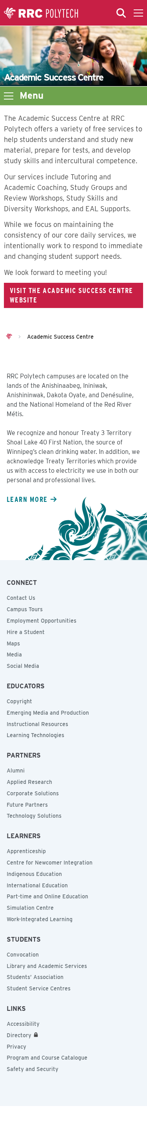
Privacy (16, 1047)
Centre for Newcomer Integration (50, 862)
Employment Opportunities (41, 621)
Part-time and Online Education (47, 896)
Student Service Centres (39, 988)
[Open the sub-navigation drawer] (8, 96)
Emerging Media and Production (48, 713)
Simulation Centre (30, 908)
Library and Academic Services (47, 966)
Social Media (23, 666)
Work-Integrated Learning (40, 919)
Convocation (23, 954)
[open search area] (121, 13)
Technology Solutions (34, 816)
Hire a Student (26, 632)
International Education (37, 885)
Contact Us (21, 598)
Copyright (19, 701)
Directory (19, 1035)
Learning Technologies (35, 735)
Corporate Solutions (33, 793)
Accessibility (23, 1024)
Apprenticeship (26, 851)
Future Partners (27, 805)
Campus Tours (25, 609)
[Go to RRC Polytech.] (9, 337)
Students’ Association (35, 977)
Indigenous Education (34, 874)
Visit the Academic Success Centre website (71, 295)
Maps (13, 643)
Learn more (27, 499)
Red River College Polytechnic (41, 13)
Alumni (16, 770)
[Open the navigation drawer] (138, 13)
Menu (32, 95)
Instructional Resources (37, 724)
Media (14, 654)
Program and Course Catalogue (47, 1058)
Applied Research (29, 782)
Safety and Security (32, 1069)
